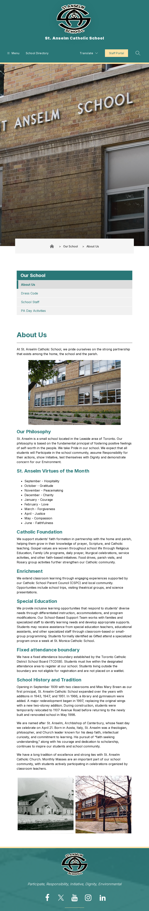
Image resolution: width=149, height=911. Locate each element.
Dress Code (29, 293)
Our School (70, 246)
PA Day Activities (33, 311)
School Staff (30, 302)
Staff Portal (116, 53)
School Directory (37, 53)
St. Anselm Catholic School (52, 246)
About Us (93, 246)
